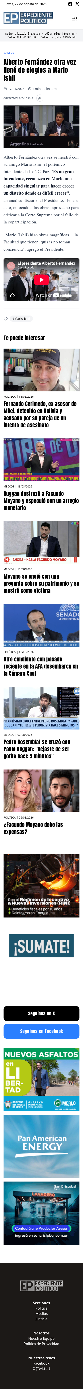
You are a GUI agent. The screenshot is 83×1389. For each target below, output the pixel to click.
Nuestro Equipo (41, 1338)
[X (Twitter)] (77, 4)
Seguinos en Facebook (41, 1031)
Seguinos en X (41, 1013)
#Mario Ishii (21, 318)
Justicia (41, 1318)
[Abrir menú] (74, 19)
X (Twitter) (41, 1368)
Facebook (41, 1363)
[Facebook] (70, 4)
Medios (9, 486)
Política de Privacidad (41, 1343)
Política (9, 53)
